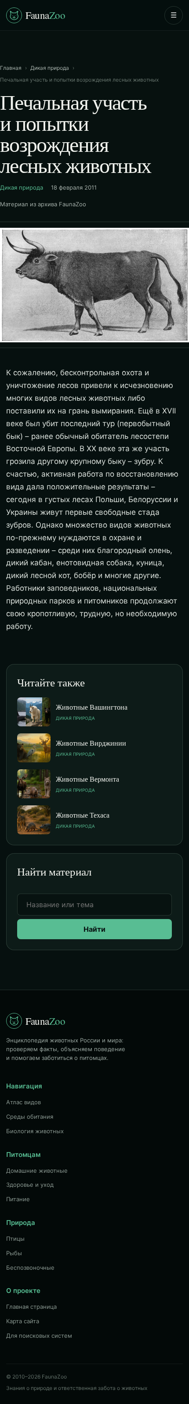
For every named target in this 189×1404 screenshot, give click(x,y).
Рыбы (14, 1253)
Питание (18, 1199)
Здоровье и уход (30, 1184)
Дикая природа (49, 68)
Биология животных (35, 1131)
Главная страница (31, 1306)
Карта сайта (22, 1321)
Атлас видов (23, 1102)
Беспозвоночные (30, 1267)
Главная (11, 68)
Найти (94, 929)
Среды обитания (29, 1116)
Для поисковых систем (39, 1335)
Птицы (15, 1238)
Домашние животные (37, 1170)
